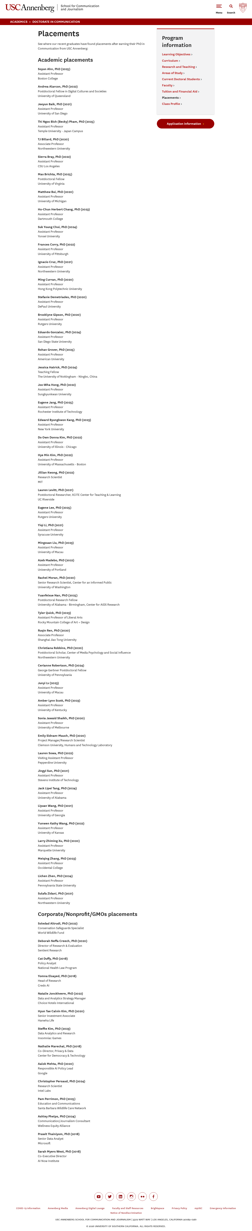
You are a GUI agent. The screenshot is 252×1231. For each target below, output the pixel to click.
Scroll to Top (237, 1216)
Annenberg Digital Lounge (90, 1208)
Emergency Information (223, 1208)
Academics (18, 21)
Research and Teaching (178, 67)
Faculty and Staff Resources (127, 1208)
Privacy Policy (179, 1208)
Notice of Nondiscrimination (126, 1212)
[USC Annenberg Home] (52, 11)
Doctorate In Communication (56, 21)
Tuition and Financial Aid (179, 91)
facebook (153, 1196)
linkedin (120, 1196)
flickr (142, 1196)
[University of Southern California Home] (243, 8)
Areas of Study (172, 73)
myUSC (198, 1208)
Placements (170, 97)
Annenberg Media (58, 1208)
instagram (131, 1196)
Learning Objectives (176, 54)
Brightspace (157, 1208)
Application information (184, 123)
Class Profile (171, 104)
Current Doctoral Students (181, 79)
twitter (109, 1196)
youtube (98, 1196)
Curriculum (170, 60)
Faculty (167, 85)
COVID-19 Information (28, 1208)
